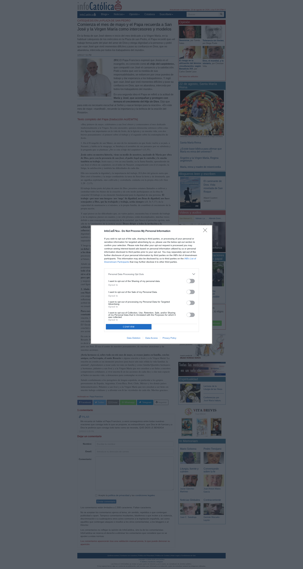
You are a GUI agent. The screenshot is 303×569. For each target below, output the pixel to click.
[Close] (206, 231)
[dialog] (151, 284)
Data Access (151, 338)
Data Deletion (133, 338)
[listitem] (151, 274)
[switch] (191, 281)
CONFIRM (129, 327)
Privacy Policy (169, 338)
